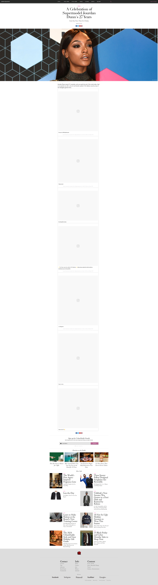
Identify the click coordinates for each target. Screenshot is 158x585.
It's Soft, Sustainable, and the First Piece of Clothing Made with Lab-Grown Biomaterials (100, 507)
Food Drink (66, 1)
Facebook (55, 577)
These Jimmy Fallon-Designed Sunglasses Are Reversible (101, 478)
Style (74, 1)
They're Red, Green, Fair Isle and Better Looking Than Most (101, 526)
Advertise (62, 567)
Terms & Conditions (102, 580)
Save (80, 26)
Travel (81, 1)
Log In (155, 1)
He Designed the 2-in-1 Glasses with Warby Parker (101, 484)
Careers (77, 565)
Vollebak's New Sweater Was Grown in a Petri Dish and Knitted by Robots (101, 498)
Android (77, 571)
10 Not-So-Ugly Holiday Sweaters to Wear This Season (101, 519)
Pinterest (79, 577)
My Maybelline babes (62, 221)
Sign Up (151, 1)
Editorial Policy (95, 580)
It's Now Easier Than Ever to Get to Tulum (101, 464)
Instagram (67, 577)
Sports (92, 1)
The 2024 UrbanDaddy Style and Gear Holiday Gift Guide (69, 537)
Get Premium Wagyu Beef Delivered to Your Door (86, 465)
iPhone (77, 569)
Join (76, 567)
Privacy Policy (108, 580)
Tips (61, 565)
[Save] (82, 26)
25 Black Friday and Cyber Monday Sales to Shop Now (101, 536)
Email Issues (63, 569)
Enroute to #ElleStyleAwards (64, 132)
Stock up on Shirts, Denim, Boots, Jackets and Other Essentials (100, 543)
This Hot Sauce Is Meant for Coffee (56, 464)
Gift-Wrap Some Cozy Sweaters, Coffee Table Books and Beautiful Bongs (70, 545)
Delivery (99, 1)
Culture (87, 1)
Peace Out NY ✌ (62, 429)
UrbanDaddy (5, 1)
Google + (102, 577)
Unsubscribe (63, 571)
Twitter (91, 577)
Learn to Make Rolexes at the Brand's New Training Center (70, 518)
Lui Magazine (61, 326)
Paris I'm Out (61, 384)
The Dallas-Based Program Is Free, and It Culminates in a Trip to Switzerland (69, 525)
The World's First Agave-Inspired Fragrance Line (69, 478)
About (76, 563)
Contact (62, 563)
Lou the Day (68, 493)
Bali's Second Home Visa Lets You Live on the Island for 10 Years (71, 465)
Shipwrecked (61, 184)
